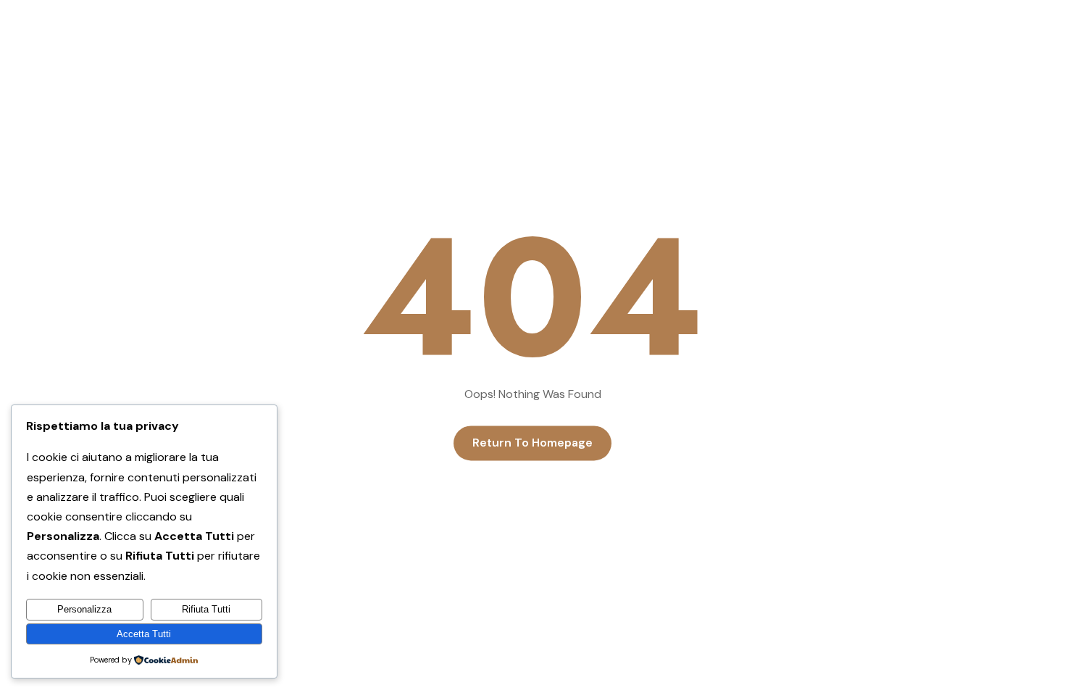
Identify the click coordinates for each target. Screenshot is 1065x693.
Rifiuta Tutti (206, 609)
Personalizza (84, 609)
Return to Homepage (532, 443)
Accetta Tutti (144, 633)
